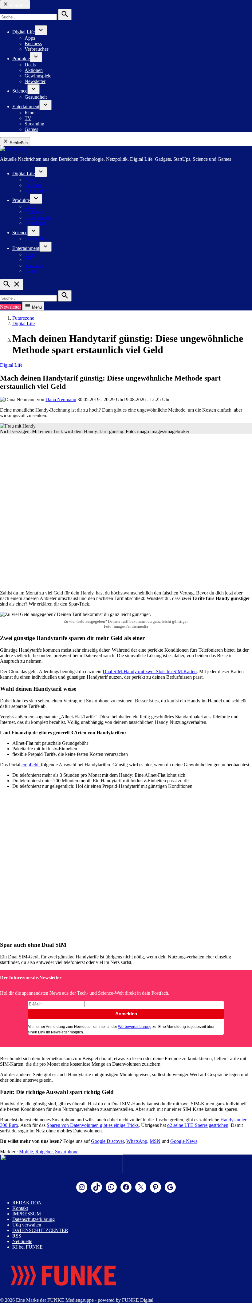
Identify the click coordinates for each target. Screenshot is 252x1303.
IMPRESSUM (26, 1213)
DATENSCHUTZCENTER (40, 1230)
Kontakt (20, 1208)
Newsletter (35, 81)
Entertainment (25, 106)
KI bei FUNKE (27, 1247)
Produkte (21, 58)
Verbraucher (36, 49)
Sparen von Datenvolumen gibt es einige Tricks (93, 1125)
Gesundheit (36, 97)
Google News (183, 1141)
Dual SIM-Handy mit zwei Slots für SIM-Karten (150, 671)
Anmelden (126, 1013)
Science (19, 90)
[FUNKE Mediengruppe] (63, 1294)
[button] (126, 1008)
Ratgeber (44, 1151)
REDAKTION (27, 1202)
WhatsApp (136, 1141)
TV (28, 118)
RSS (16, 1235)
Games (31, 129)
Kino (29, 112)
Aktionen (34, 70)
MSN (155, 1141)
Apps (30, 38)
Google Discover (107, 1141)
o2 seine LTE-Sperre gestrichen (197, 1125)
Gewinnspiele (38, 75)
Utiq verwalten (26, 1224)
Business (33, 43)
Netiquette (22, 1241)
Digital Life (23, 31)
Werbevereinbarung (135, 1027)
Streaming (34, 123)
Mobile (26, 1151)
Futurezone (23, 318)
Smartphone (66, 1151)
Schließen (18, 5)
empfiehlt (31, 764)
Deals (30, 64)
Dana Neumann (60, 399)
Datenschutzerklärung (33, 1219)
